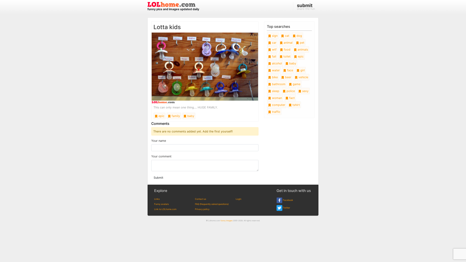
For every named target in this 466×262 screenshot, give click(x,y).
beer (287, 77)
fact (291, 98)
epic (161, 116)
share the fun (306, 7)
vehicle (303, 77)
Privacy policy (202, 209)
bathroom (278, 84)
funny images (226, 220)
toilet (287, 56)
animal (288, 42)
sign (274, 35)
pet (301, 42)
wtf (274, 49)
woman (276, 98)
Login (238, 199)
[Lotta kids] (205, 68)
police (290, 91)
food (286, 49)
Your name (158, 140)
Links (157, 199)
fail (273, 56)
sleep (275, 91)
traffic (275, 112)
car (273, 42)
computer (278, 105)
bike (274, 77)
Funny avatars (161, 204)
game (296, 84)
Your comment (161, 156)
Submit (158, 177)
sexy (305, 91)
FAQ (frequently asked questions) (212, 204)
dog (299, 35)
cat (286, 35)
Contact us (200, 199)
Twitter (286, 207)
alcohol (276, 63)
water (275, 70)
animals (302, 49)
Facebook (287, 200)
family (175, 116)
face (289, 70)
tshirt (296, 105)
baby (190, 116)
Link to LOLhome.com (165, 209)
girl (302, 70)
